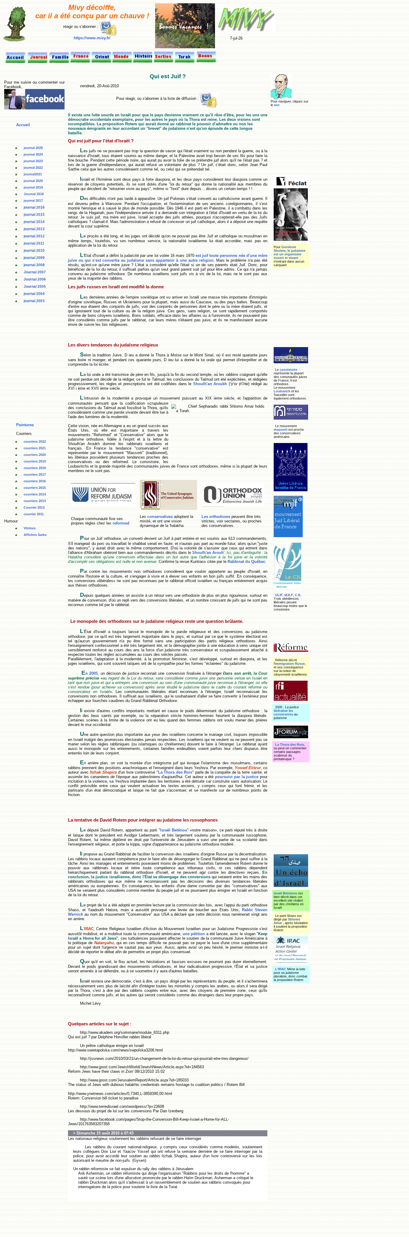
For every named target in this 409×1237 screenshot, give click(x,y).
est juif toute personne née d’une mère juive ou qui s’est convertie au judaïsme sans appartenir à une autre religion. (167, 258)
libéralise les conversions (283, 712)
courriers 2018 (35, 468)
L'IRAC (280, 969)
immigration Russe (290, 663)
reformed (121, 523)
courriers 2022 (35, 441)
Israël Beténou (173, 830)
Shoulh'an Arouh (208, 552)
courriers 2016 (35, 481)
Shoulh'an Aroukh (209, 384)
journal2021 (33, 174)
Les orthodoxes (216, 516)
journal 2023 (33, 161)
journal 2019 (33, 187)
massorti (280, 429)
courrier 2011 (34, 514)
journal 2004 (34, 294)
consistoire (288, 369)
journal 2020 (33, 181)
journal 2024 (33, 154)
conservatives (160, 516)
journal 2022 (33, 167)
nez (277, 105)
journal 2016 (34, 207)
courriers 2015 (35, 487)
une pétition (194, 934)
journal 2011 (34, 243)
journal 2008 (34, 265)
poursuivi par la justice (237, 777)
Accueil (23, 125)
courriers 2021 (35, 448)
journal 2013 (34, 229)
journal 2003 (34, 301)
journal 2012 (34, 236)
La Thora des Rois (175, 772)
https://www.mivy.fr (91, 38)
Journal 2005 (35, 286)
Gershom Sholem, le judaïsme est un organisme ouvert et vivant (289, 252)
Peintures (25, 425)
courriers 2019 (35, 461)
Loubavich (282, 391)
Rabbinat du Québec (246, 561)
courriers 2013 (35, 501)
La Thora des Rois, (290, 744)
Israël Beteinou (285, 893)
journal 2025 (33, 148)
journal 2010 (34, 250)
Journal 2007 (35, 272)
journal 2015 (34, 215)
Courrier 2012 (34, 507)
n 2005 (91, 673)
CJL (298, 595)
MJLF (288, 595)
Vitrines (30, 528)
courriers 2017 (35, 474)
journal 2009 (34, 258)
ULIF (279, 595)
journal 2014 (34, 222)
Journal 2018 (34, 194)
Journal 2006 (35, 279)
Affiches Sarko (35, 535)
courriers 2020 (35, 454)
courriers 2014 (35, 494)
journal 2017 (33, 200)
